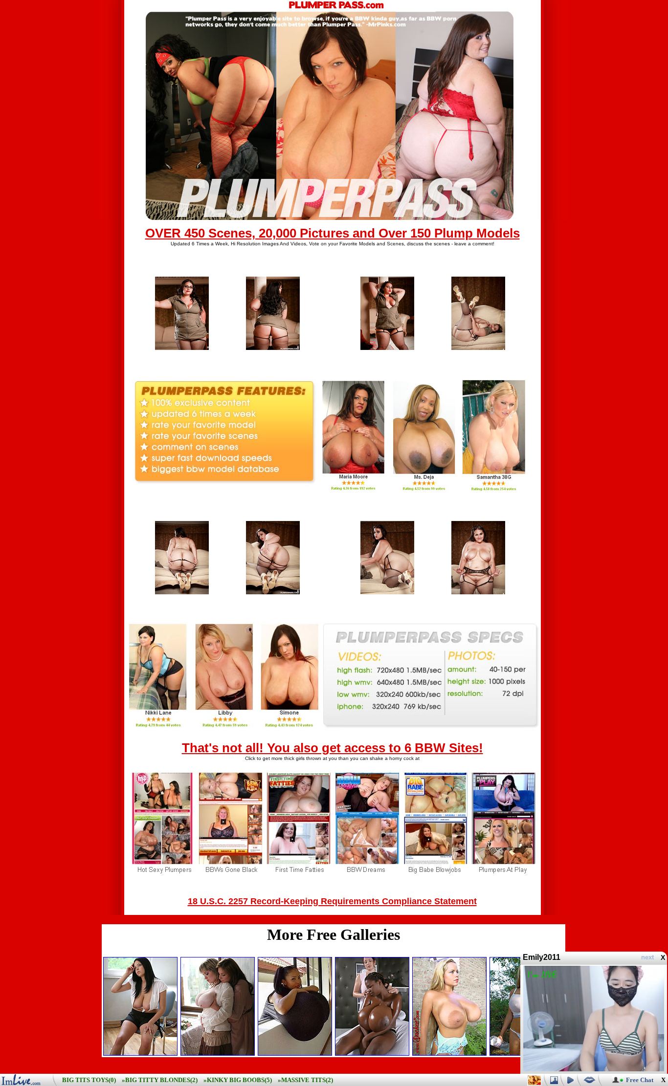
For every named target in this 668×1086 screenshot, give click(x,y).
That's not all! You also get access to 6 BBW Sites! (332, 747)
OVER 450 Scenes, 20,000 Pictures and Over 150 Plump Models (332, 233)
